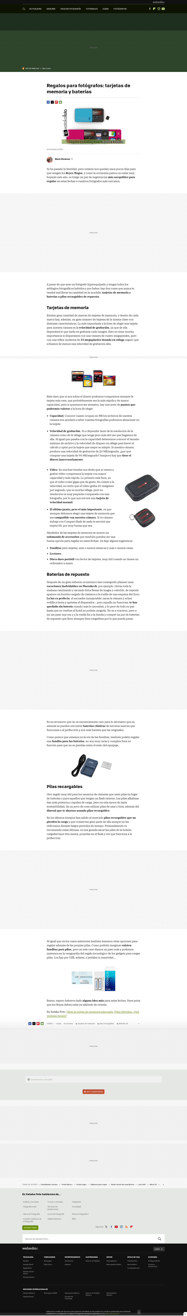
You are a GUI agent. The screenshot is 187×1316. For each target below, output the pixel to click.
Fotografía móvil (30, 1206)
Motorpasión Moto (113, 1264)
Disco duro (46, 68)
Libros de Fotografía (31, 1214)
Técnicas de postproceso (52, 1207)
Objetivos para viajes (99, 1184)
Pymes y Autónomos (152, 1265)
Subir (157, 1249)
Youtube (163, 8)
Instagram (158, 8)
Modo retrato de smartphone (123, 1184)
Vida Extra (48, 1264)
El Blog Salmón (154, 1261)
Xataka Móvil (28, 1264)
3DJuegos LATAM (50, 1293)
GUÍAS (106, 8)
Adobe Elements (54, 1218)
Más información (112, 1313)
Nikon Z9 (153, 1184)
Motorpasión (111, 1261)
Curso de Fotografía (55, 1214)
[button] (63, 158)
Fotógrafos (76, 1201)
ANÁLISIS (51, 8)
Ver (94, 1091)
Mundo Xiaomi (28, 1277)
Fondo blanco (67, 1184)
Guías (58, 1023)
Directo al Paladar (93, 1261)
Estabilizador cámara (49, 1184)
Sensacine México (72, 1293)
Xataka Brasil (28, 1296)
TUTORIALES (92, 8)
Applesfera (27, 1268)
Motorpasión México (111, 1294)
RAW (74, 1218)
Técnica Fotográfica (80, 1214)
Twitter (52, 102)
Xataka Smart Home (28, 1272)
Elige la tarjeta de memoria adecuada (90, 1012)
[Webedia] (159, 2)
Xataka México (29, 1293)
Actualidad (76, 1206)
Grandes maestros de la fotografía (32, 1220)
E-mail (60, 102)
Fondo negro (81, 1184)
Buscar (159, 1238)
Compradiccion (133, 1268)
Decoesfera (132, 1264)
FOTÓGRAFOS (120, 8)
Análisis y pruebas (31, 1201)
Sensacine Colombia (69, 1297)
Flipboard (154, 8)
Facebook (149, 8)
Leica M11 (142, 1184)
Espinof (68, 1264)
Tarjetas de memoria (86, 1023)
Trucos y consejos (55, 1201)
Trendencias (132, 1261)
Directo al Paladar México (93, 1294)
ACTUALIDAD (35, 8)
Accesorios (68, 1023)
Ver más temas (30, 1227)
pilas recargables (106, 1023)
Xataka (26, 1261)
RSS (126, 1226)
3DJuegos (48, 1261)
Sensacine (69, 1261)
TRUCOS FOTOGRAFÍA (70, 8)
